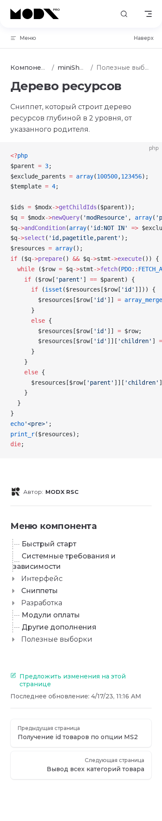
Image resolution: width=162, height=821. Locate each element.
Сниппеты (39, 591)
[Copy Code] (148, 156)
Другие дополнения (59, 627)
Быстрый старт (49, 544)
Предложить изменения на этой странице (72, 680)
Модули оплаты (51, 615)
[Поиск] (124, 14)
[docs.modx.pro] (36, 14)
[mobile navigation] (148, 14)
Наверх (143, 38)
